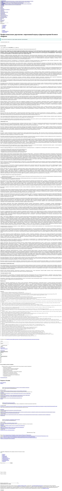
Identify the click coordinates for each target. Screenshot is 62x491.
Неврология (2, 11)
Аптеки (1, 6)
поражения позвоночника (27, 339)
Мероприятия (20, 437)
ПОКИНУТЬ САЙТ (45, 488)
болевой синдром (9, 339)
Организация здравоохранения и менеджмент (11, 368)
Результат (5, 377)
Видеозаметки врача (3, 17)
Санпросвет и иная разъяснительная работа (10, 373)
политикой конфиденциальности (37, 485)
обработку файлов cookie (22, 485)
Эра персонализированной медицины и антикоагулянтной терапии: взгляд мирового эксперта (17, 1)
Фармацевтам (2, 13)
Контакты (4, 27)
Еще (1, 19)
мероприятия (2, 350)
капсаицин (37, 339)
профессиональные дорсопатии (17, 339)
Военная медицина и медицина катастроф (10, 369)
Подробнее (2, 392)
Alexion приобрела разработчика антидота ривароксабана (11, 4)
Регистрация (3, 347)
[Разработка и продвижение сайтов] (0, 452)
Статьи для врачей (6, 435)
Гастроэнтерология (38, 435)
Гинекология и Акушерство (5, 9)
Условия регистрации (31, 436)
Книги (1, 382)
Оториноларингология (4, 12)
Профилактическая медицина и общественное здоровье (12, 371)
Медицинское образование (7, 370)
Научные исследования (7, 367)
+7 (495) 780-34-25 (29, 444)
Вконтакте (2, 20)
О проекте (4, 26)
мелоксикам (33, 339)
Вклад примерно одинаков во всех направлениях (11, 374)
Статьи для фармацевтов (13, 435)
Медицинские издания (4, 15)
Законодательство (3, 14)
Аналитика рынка (3, 16)
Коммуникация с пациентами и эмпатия (10, 372)
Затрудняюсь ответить (7, 375)
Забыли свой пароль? (4, 348)
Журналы (4, 382)
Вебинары (2, 18)
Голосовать (2, 377)
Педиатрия (2, 8)
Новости (1, 383)
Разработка (2, 10)
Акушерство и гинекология (25, 435)
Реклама (12, 436)
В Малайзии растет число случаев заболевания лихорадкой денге (11, 397)
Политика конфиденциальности (22, 436)
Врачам (1, 7)
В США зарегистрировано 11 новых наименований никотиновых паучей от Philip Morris (16, 3)
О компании (4, 25)
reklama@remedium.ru (42, 444)
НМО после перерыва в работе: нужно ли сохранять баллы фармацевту (12, 427)
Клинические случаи (44, 435)
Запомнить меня (4, 345)
